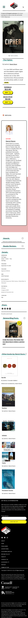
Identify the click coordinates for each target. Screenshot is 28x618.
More (6, 82)
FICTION (3, 281)
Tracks (4, 463)
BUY (6, 92)
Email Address (5, 515)
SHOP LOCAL (8, 115)
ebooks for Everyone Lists (7, 292)
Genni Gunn (13, 64)
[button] (21, 23)
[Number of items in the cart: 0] (23, 7)
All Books (3, 288)
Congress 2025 (5, 290)
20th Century (15, 281)
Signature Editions (5, 271)
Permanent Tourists (7, 490)
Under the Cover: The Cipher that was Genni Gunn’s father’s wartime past (13, 342)
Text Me (3, 377)
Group (20, 606)
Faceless (4, 408)
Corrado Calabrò (12, 380)
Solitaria (4, 435)
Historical (8, 281)
